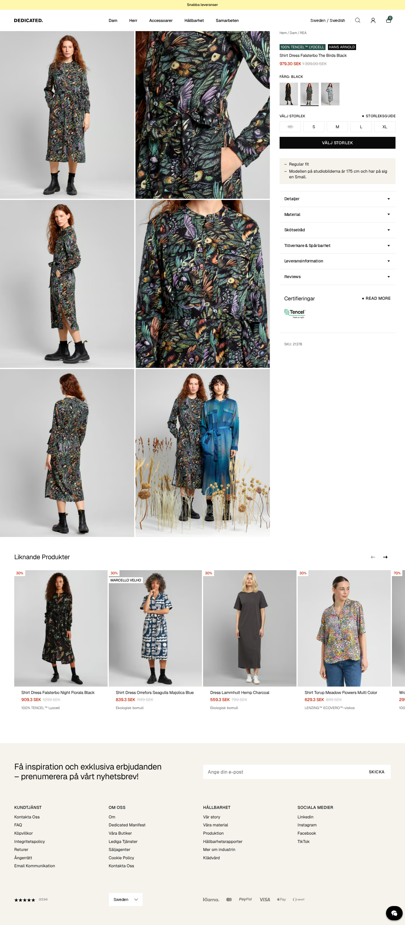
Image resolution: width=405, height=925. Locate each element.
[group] (61, 642)
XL (384, 126)
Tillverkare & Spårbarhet (307, 245)
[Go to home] (61, 20)
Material (292, 214)
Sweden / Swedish (327, 20)
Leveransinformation (303, 261)
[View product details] (61, 699)
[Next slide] (385, 557)
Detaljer (292, 198)
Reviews (292, 276)
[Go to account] (373, 20)
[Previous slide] (373, 557)
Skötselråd (294, 230)
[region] (202, 642)
